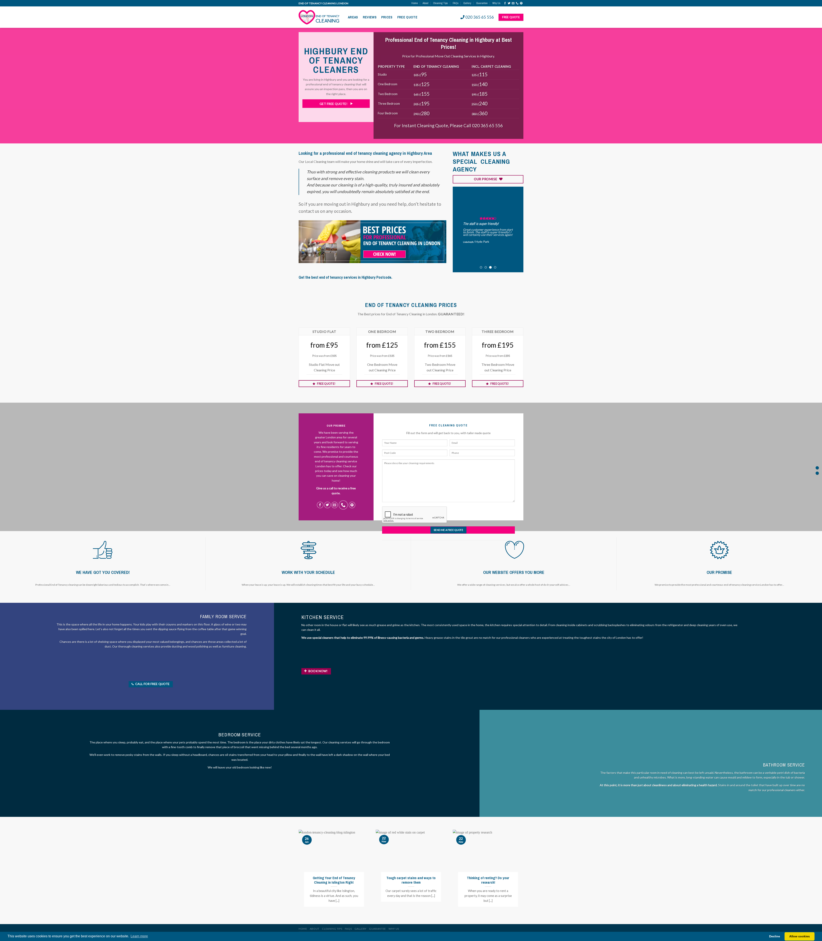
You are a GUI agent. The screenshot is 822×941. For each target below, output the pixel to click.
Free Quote (407, 17)
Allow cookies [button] (799, 936)
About (425, 3)
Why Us (496, 3)
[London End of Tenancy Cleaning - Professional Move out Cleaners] (320, 17)
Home (414, 3)
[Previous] (459, 229)
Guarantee (482, 3)
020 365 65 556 (479, 17)
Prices (387, 17)
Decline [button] (774, 936)
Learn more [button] (139, 936)
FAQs (456, 3)
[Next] (516, 229)
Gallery (467, 3)
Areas (353, 17)
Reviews (370, 17)
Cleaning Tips (440, 3)
